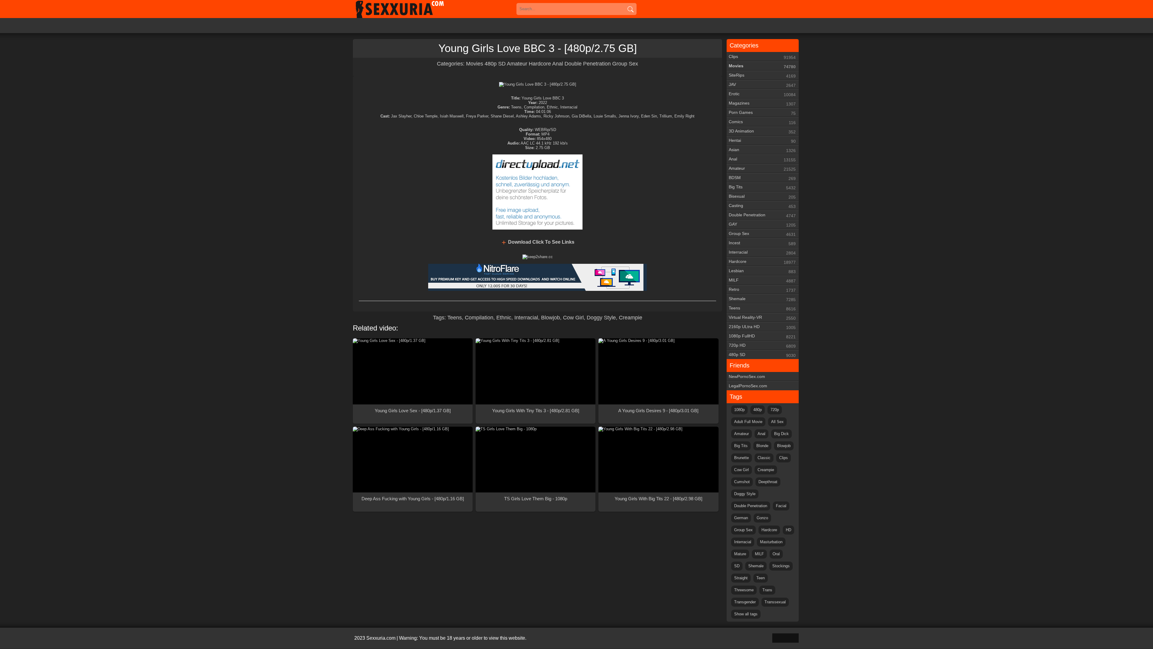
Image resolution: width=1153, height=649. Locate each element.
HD (788, 530)
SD (737, 566)
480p (757, 409)
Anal (557, 64)
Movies (475, 64)
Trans (767, 590)
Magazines (762, 103)
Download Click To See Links (541, 242)
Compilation (479, 318)
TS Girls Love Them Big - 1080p (535, 498)
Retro (762, 290)
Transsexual (775, 602)
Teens (454, 318)
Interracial (526, 318)
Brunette (741, 458)
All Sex (777, 421)
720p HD (762, 346)
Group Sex (625, 64)
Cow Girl (573, 318)
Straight (741, 578)
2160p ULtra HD (762, 327)
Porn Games (762, 113)
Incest (762, 243)
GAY (762, 224)
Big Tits (762, 187)
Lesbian (762, 271)
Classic (764, 458)
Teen (760, 578)
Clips (762, 57)
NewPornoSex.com (747, 376)
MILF (762, 280)
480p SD (495, 64)
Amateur (517, 64)
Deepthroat (767, 482)
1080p (739, 409)
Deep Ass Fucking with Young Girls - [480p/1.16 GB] (413, 498)
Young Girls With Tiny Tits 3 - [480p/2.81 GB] (535, 410)
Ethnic (503, 318)
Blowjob (550, 318)
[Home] (408, 9)
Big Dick (781, 433)
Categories (744, 45)
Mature (740, 554)
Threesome (744, 590)
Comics (762, 122)
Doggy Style (601, 318)
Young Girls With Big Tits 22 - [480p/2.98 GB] (658, 498)
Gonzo (762, 518)
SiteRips (762, 75)
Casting (762, 206)
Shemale (762, 299)
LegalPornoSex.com (748, 385)
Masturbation (771, 542)
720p (774, 409)
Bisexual (762, 197)
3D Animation (762, 131)
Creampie (630, 318)
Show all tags (746, 614)
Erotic (762, 94)
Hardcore (540, 64)
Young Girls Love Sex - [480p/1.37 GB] (413, 410)
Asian (762, 150)
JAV (762, 85)
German (741, 518)
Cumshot (742, 482)
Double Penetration (587, 64)
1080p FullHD (762, 336)
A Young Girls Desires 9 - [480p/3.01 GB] (658, 410)
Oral (776, 554)
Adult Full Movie (748, 421)
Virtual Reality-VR (762, 318)
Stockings (781, 566)
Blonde (762, 445)
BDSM (762, 178)
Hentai (762, 141)
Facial (781, 506)
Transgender (745, 602)
